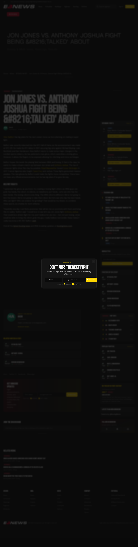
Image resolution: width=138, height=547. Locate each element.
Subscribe (91, 280)
